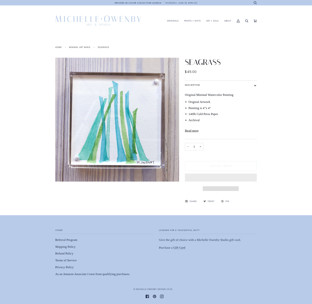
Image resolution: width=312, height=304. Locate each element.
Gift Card (179, 247)
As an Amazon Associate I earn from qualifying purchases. (92, 274)
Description (192, 85)
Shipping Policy (65, 246)
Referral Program (66, 240)
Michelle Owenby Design (151, 289)
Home (58, 47)
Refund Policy (64, 253)
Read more (192, 130)
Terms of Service (66, 260)
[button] (221, 178)
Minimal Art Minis (79, 47)
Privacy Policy (64, 267)
